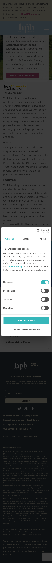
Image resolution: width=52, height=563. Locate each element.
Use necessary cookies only (26, 329)
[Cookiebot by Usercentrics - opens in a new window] (37, 231)
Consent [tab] (9, 239)
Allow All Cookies (26, 320)
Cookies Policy (14, 266)
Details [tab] (26, 239)
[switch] (45, 291)
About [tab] (43, 239)
